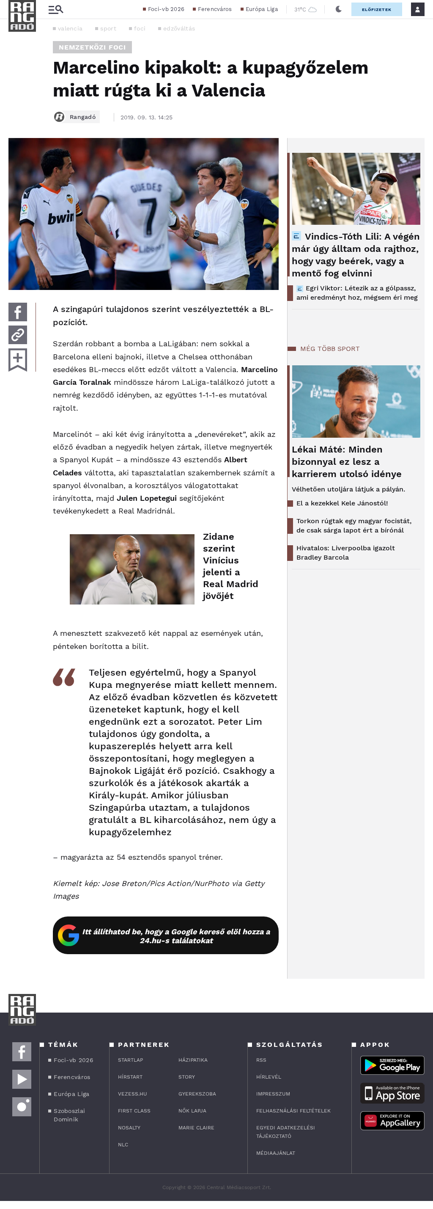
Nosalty (129, 1128)
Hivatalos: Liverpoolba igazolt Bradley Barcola (345, 552)
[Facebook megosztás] (17, 312)
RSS (261, 1060)
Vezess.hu (132, 1094)
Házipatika (193, 1060)
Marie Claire (196, 1128)
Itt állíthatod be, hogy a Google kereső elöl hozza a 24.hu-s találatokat (176, 936)
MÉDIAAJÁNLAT (275, 1153)
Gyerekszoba (197, 1094)
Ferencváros (215, 9)
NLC (123, 1145)
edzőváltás (179, 28)
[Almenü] (55, 9)
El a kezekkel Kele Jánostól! (342, 503)
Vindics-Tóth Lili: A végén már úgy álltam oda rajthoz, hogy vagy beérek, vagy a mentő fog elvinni (356, 255)
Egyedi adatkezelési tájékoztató (285, 1132)
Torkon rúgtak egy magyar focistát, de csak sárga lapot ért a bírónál (353, 525)
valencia (70, 28)
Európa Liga (262, 9)
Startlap (130, 1060)
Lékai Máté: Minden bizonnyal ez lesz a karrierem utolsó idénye (347, 461)
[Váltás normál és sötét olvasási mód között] (339, 9)
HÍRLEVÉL (268, 1077)
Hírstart (130, 1077)
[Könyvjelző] (17, 360)
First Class (134, 1111)
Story (186, 1077)
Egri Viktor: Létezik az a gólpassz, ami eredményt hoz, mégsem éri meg (357, 292)
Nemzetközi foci (92, 47)
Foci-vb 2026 (166, 9)
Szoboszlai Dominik (69, 1115)
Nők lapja (192, 1111)
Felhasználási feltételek (293, 1111)
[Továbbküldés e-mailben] (17, 335)
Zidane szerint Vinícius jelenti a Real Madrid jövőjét (230, 566)
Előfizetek (377, 9)
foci (139, 28)
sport (108, 28)
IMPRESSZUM (273, 1094)
